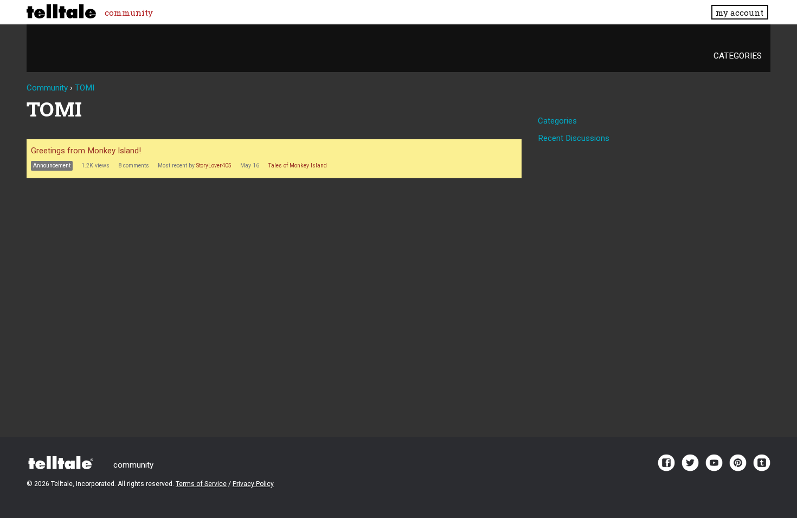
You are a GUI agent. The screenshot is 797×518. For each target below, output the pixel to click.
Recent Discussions (573, 138)
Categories (738, 56)
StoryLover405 (214, 165)
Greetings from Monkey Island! (86, 151)
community (129, 12)
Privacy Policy (253, 484)
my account (739, 12)
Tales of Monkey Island (297, 165)
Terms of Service (201, 484)
